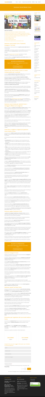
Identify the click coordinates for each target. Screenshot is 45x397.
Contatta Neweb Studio (18, 66)
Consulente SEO (37, 90)
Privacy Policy (7, 366)
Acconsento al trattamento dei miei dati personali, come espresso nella (17, 366)
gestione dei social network (14, 54)
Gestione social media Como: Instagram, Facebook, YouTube (15, 31)
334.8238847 (10, 337)
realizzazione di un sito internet (17, 98)
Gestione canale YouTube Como (10, 39)
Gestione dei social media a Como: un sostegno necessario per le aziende (17, 33)
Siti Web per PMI (37, 77)
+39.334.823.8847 (21, 379)
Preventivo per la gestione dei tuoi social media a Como (14, 40)
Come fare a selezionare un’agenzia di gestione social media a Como (16, 35)
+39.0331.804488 (24, 383)
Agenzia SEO (36, 82)
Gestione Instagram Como (9, 38)
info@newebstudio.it (23, 381)
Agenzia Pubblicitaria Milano (36, 85)
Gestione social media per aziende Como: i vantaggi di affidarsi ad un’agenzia (18, 34)
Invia (29, 368)
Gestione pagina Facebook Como (10, 37)
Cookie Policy (32, 380)
